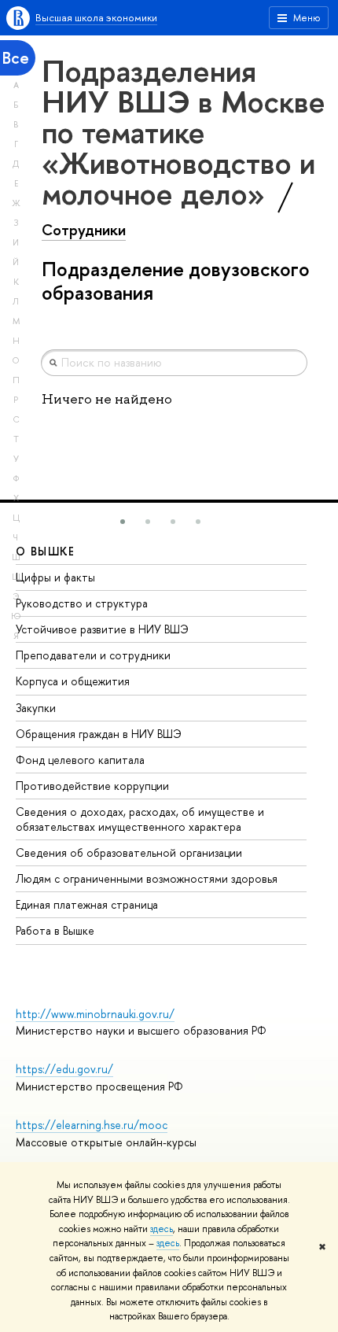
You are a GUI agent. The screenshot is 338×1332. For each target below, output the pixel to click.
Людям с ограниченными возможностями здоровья (146, 878)
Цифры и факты (55, 577)
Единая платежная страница (87, 904)
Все (15, 57)
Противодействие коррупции (92, 785)
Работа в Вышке (55, 930)
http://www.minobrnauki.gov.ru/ (95, 1013)
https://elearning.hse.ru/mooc (91, 1124)
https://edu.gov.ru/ (64, 1068)
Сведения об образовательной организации (129, 852)
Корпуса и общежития (73, 680)
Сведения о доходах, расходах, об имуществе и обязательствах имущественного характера (140, 818)
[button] (122, 522)
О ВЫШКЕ (45, 551)
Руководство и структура (82, 603)
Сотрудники (84, 230)
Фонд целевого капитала (80, 759)
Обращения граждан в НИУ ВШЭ (99, 733)
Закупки (36, 707)
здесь (161, 1229)
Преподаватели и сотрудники (93, 655)
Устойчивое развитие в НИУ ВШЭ (102, 629)
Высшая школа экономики (96, 17)
